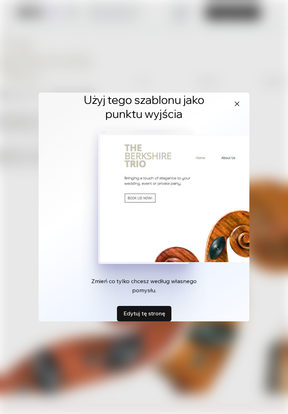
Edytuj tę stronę (144, 313)
